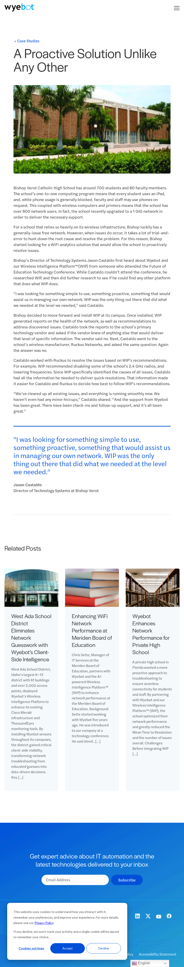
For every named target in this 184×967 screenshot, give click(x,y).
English (143, 963)
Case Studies (28, 40)
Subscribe (127, 880)
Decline (104, 948)
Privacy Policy (44, 923)
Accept (67, 948)
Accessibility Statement (157, 954)
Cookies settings (31, 948)
